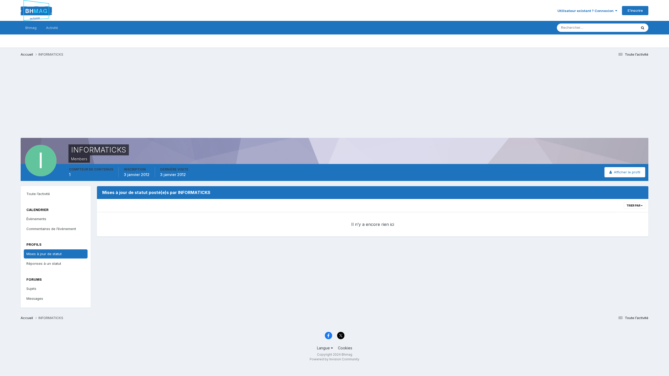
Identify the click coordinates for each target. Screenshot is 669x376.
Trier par (633, 205)
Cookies (345, 348)
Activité (52, 28)
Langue (324, 348)
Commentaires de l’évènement (51, 229)
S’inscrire (635, 10)
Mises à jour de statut (613, 28)
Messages (34, 298)
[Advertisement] (116, 101)
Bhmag (31, 28)
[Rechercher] (642, 28)
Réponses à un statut (43, 263)
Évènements (36, 219)
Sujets (31, 288)
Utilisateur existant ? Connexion (586, 11)
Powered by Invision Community (334, 359)
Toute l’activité (38, 194)
